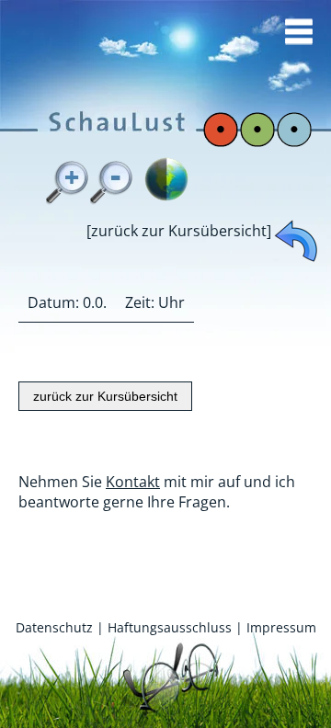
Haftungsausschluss (170, 627)
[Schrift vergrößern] (68, 183)
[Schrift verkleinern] (112, 183)
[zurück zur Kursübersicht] (178, 231)
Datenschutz (54, 627)
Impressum (281, 627)
